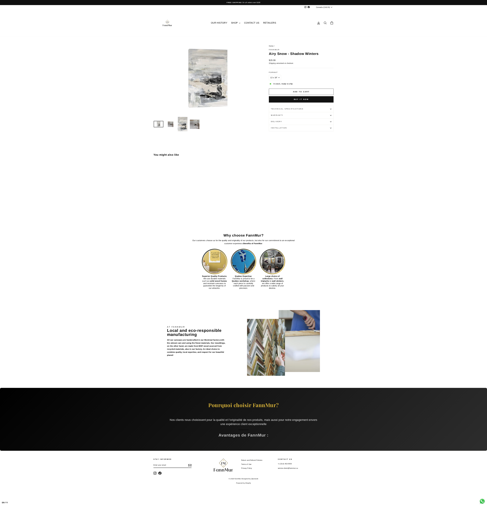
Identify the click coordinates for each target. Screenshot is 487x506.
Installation (279, 128)
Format (273, 72)
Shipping (272, 63)
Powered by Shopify (243, 483)
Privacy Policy (246, 468)
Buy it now (301, 99)
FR (6, 502)
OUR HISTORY (219, 23)
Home (271, 46)
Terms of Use (246, 464)
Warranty (277, 115)
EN (3, 502)
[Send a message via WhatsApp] (482, 501)
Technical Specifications (287, 109)
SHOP (234, 23)
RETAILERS (269, 23)
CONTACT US (251, 23)
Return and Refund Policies (251, 460)
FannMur (274, 50)
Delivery (276, 121)
